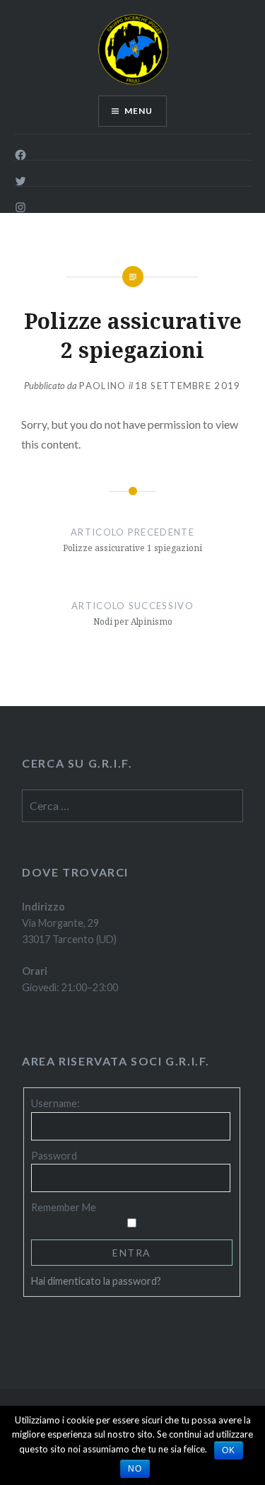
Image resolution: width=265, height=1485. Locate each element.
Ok (228, 1450)
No (135, 1469)
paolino (102, 385)
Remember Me (63, 1207)
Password (54, 1156)
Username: (55, 1103)
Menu (138, 110)
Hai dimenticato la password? (96, 1281)
